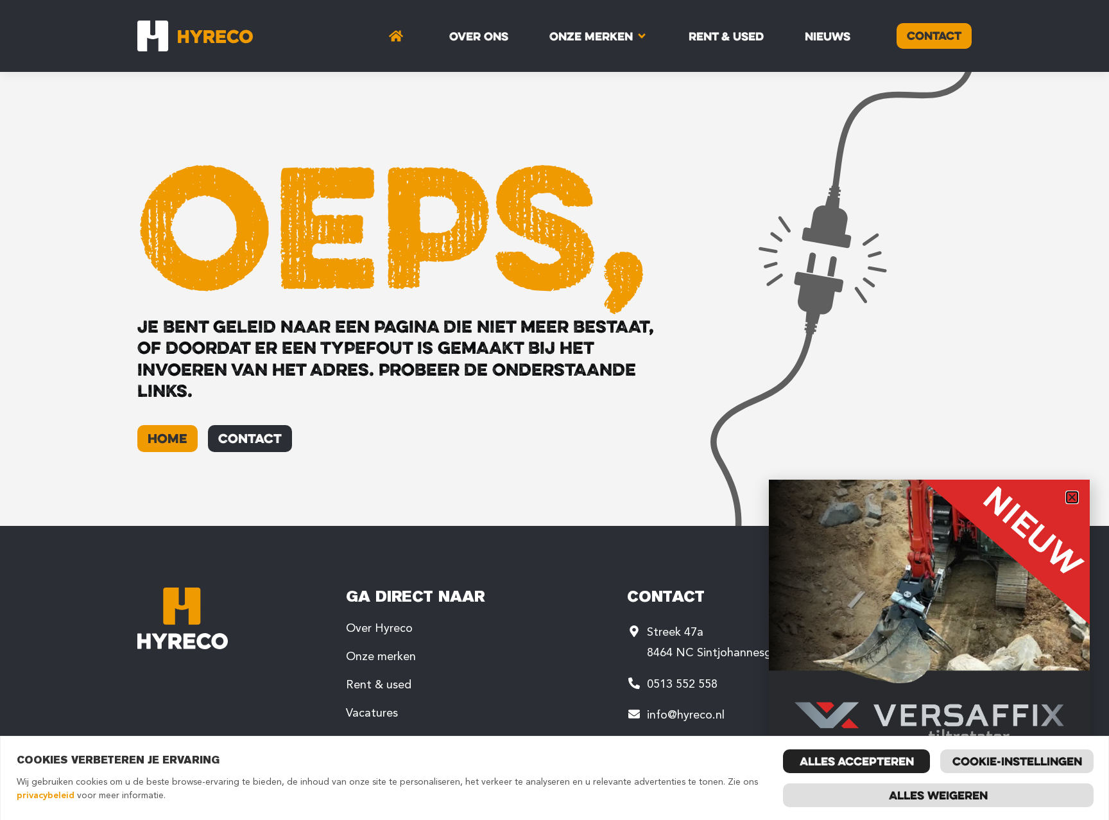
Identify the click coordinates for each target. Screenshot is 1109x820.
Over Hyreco (379, 628)
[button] (1072, 497)
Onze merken (381, 656)
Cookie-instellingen (1017, 761)
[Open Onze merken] (642, 36)
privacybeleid (45, 795)
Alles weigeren (938, 795)
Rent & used (378, 684)
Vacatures (372, 713)
